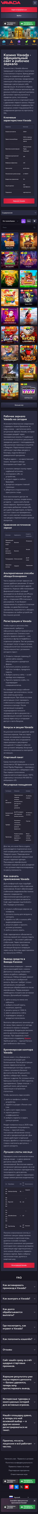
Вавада (28, 1038)
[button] (2, 32)
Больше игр (19, 405)
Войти (19, 16)
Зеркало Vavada (19, 201)
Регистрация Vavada (19, 1265)
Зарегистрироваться (19, 10)
